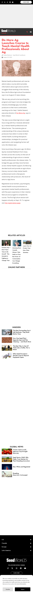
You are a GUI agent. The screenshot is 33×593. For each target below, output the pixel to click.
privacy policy (10, 584)
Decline (8, 589)
